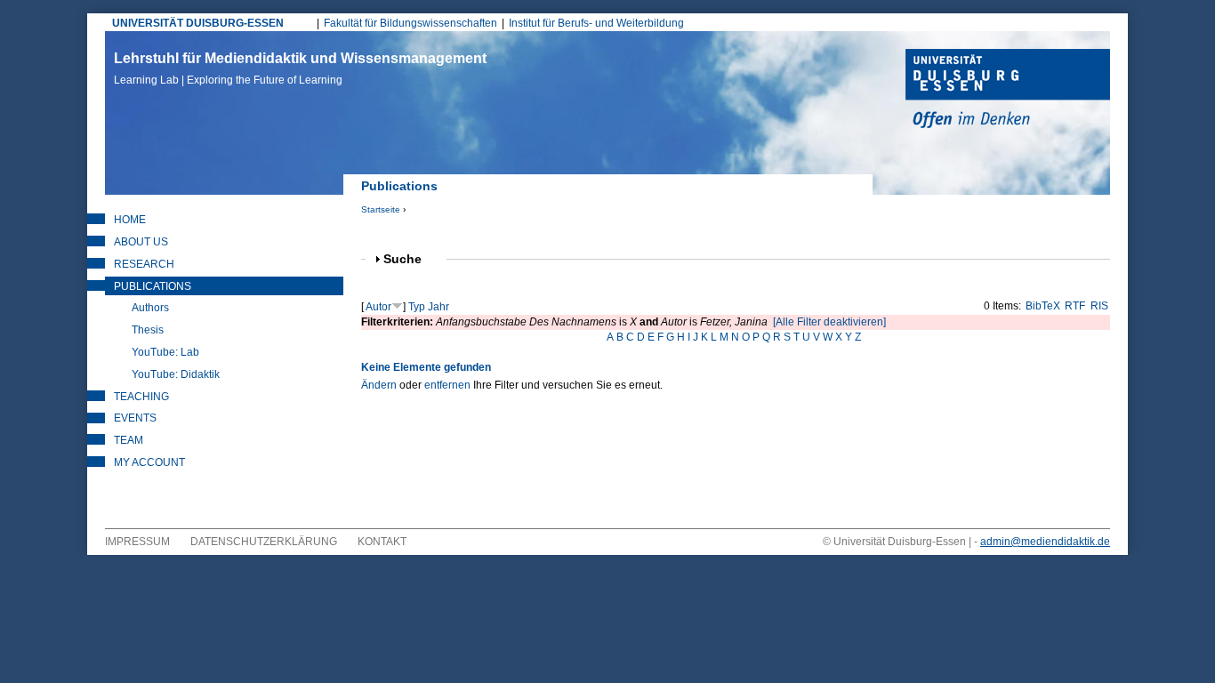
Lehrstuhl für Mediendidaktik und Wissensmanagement (300, 68)
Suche (410, 259)
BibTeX (1043, 306)
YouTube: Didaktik (176, 374)
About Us (141, 242)
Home (130, 219)
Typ (416, 307)
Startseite (380, 209)
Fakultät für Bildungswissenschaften (410, 23)
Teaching (141, 396)
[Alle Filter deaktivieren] (829, 322)
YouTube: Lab (165, 352)
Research (144, 264)
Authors (150, 307)
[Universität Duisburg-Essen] (1007, 91)
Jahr (438, 307)
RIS (1099, 306)
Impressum (137, 541)
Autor (378, 307)
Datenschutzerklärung (263, 541)
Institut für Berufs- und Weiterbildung (596, 23)
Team (128, 440)
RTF (1075, 306)
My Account (149, 462)
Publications (152, 286)
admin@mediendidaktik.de (1045, 541)
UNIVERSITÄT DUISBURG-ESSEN (198, 23)
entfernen (447, 385)
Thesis (148, 330)
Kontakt (382, 541)
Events (135, 418)
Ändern (379, 385)
